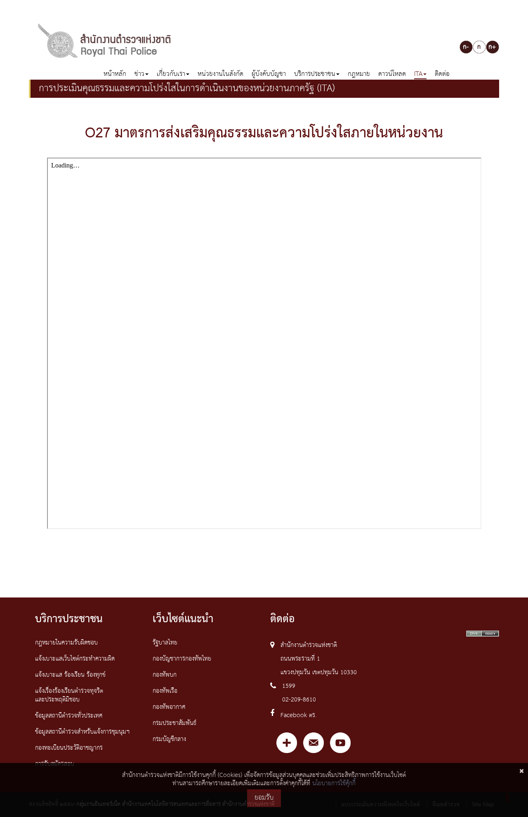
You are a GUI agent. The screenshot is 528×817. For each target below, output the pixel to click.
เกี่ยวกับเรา (171, 74)
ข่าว (139, 74)
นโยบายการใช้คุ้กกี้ (334, 783)
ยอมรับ (264, 797)
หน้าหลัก (115, 74)
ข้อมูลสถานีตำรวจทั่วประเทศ (68, 715)
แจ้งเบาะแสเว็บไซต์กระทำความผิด (75, 658)
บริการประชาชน (314, 74)
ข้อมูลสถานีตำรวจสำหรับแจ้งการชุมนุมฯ (82, 731)
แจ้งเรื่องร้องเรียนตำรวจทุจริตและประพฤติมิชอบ (69, 695)
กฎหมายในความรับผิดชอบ (66, 642)
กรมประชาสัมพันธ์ (174, 723)
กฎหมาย (359, 74)
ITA (418, 74)
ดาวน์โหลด (392, 74)
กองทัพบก (165, 675)
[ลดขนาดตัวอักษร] (466, 47)
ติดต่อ (442, 74)
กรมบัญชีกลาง (169, 739)
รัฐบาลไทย (165, 642)
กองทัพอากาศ (169, 707)
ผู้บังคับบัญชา (269, 74)
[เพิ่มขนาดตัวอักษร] (492, 47)
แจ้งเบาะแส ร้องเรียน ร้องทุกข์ (70, 675)
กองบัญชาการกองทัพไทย (182, 658)
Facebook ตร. (298, 715)
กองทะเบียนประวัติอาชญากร (69, 748)
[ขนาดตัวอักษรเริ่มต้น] (479, 47)
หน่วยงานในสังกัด (220, 74)
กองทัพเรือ (165, 691)
